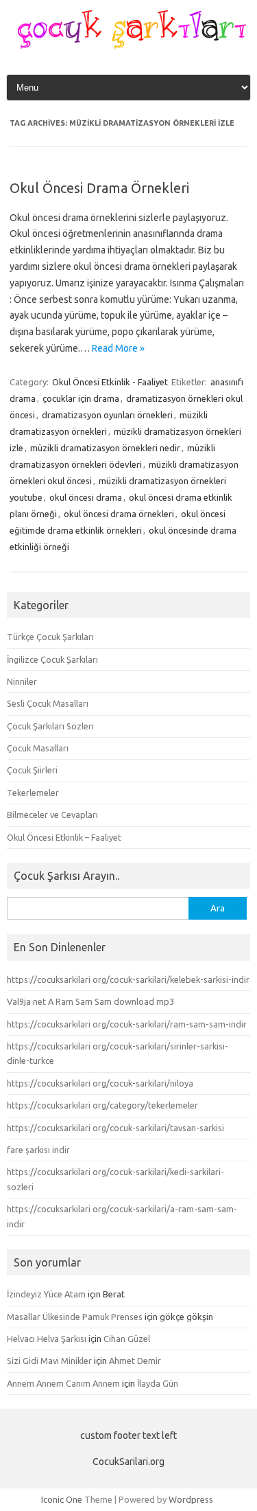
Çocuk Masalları (38, 748)
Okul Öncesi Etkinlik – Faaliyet (64, 837)
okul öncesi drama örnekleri (119, 514)
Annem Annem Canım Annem (63, 1383)
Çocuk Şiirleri (32, 770)
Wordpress (191, 1499)
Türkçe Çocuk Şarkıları (50, 636)
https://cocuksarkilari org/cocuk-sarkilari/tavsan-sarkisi (115, 1128)
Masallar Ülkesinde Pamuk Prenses (75, 1316)
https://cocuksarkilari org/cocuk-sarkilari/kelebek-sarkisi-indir (128, 979)
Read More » (118, 348)
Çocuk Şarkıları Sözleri (50, 726)
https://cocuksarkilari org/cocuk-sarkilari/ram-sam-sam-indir (127, 1024)
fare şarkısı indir (38, 1150)
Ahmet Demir (135, 1360)
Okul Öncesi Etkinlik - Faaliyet (110, 382)
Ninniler (22, 681)
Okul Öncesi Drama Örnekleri (99, 188)
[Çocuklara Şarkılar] (128, 45)
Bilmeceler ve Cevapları (52, 814)
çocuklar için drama (80, 398)
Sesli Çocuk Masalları (47, 703)
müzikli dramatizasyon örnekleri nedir (105, 448)
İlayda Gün (157, 1383)
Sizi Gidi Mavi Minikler (49, 1360)
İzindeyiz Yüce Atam (46, 1294)
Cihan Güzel (126, 1338)
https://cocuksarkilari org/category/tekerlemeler (102, 1105)
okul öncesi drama (85, 497)
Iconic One (61, 1499)
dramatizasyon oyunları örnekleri (107, 415)
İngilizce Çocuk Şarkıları (52, 659)
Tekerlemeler (33, 792)
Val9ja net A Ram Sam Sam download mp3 (90, 1001)
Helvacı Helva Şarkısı (46, 1338)
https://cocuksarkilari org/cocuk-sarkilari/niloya (100, 1083)
